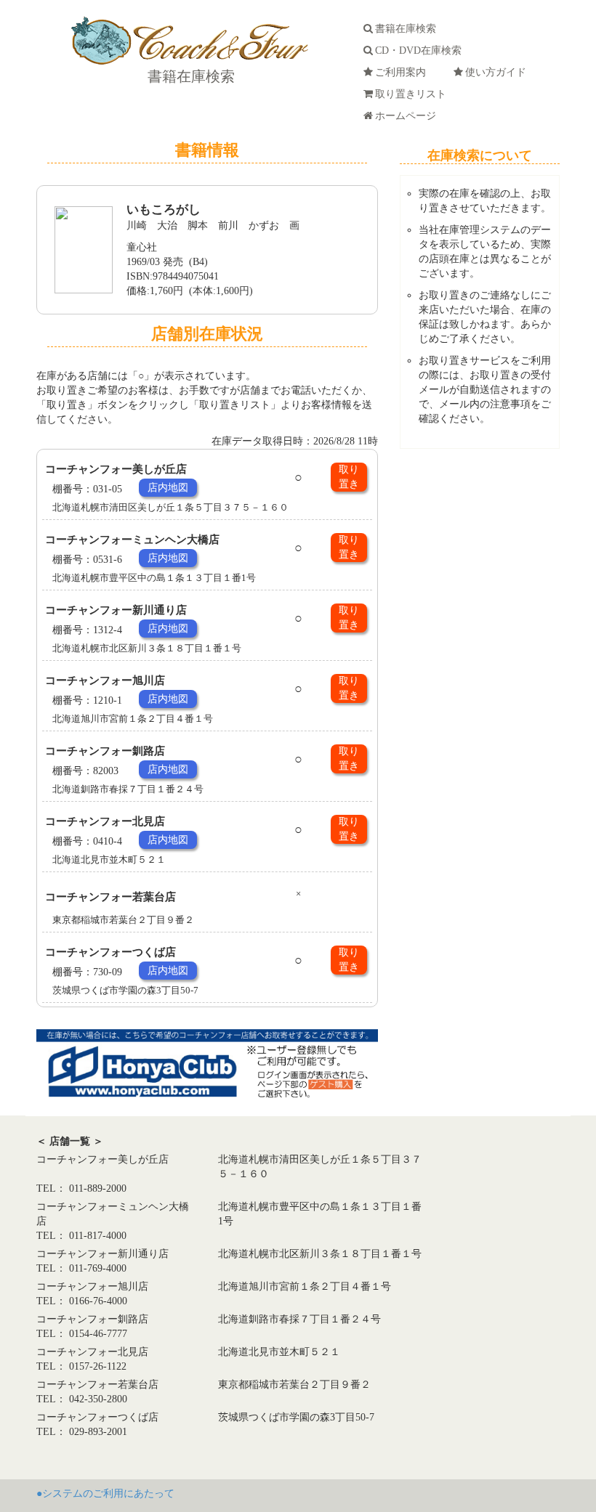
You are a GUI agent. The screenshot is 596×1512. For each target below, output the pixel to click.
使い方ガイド (498, 72)
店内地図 (168, 487)
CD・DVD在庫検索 (421, 50)
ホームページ (408, 115)
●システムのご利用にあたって (105, 1493)
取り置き (349, 476)
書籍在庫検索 (189, 76)
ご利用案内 (403, 72)
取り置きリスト (413, 94)
